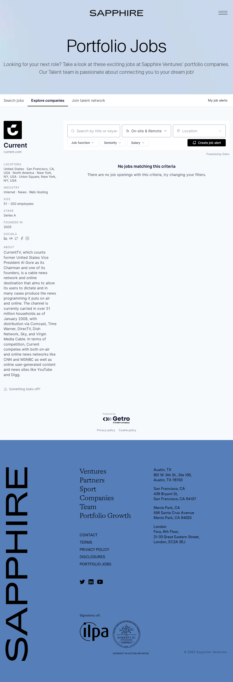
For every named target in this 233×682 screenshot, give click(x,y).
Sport (88, 489)
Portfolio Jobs (95, 564)
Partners (92, 480)
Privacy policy (106, 430)
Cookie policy (127, 430)
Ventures (93, 471)
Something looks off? (24, 389)
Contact (89, 535)
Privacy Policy (94, 549)
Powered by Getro (217, 154)
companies (47, 100)
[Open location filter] (220, 131)
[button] (82, 142)
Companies (97, 498)
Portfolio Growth (105, 516)
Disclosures (92, 557)
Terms (86, 542)
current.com (13, 152)
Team (88, 507)
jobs (14, 100)
